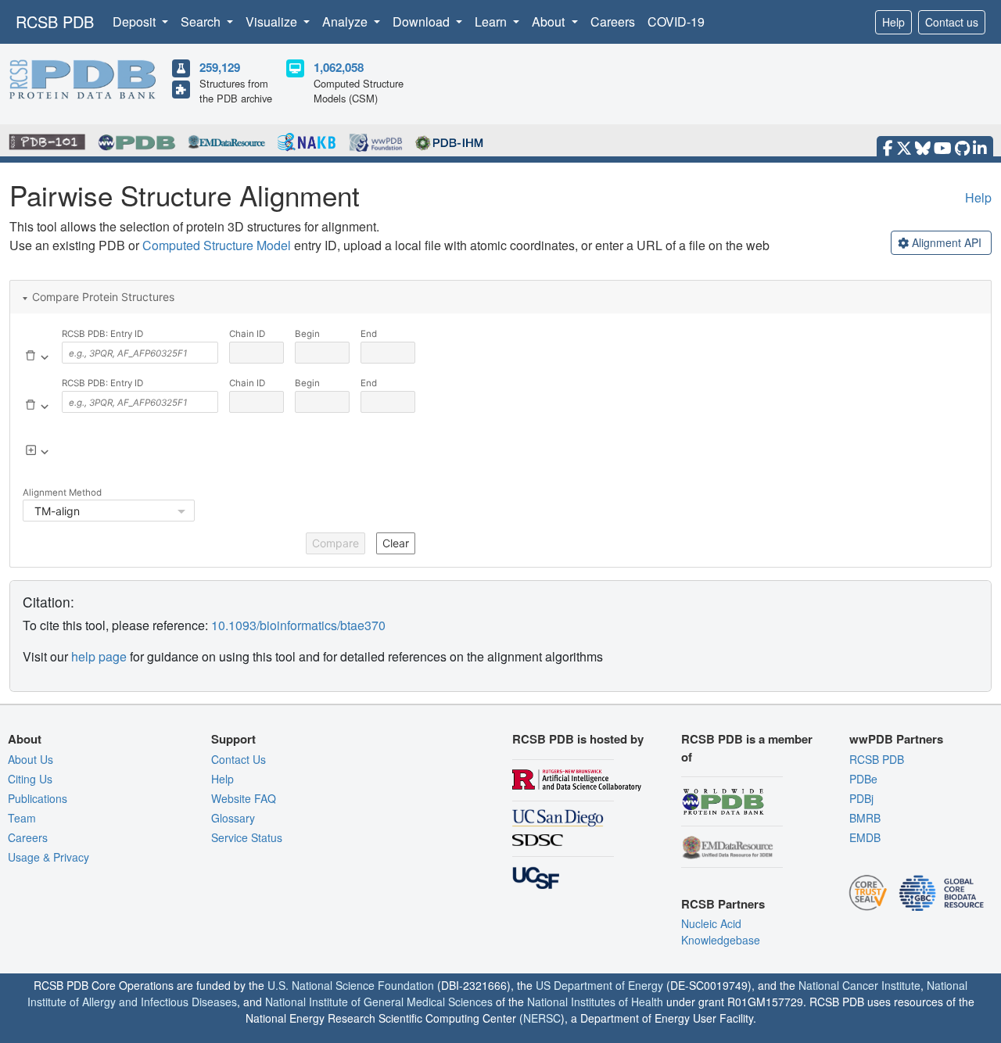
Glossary (233, 818)
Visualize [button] (273, 21)
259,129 (219, 67)
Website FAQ (243, 798)
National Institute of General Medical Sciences (379, 1001)
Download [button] (423, 21)
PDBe (863, 779)
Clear (395, 543)
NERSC (542, 1018)
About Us (30, 759)
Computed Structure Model (216, 245)
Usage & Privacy (48, 857)
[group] (941, 243)
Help (893, 22)
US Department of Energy (599, 985)
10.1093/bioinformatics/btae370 (298, 625)
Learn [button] (492, 21)
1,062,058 (339, 67)
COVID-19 (676, 21)
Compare (335, 543)
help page (99, 656)
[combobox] (140, 353)
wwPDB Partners (896, 738)
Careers (612, 21)
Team (22, 818)
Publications (37, 798)
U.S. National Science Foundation (350, 985)
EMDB (865, 837)
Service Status (246, 837)
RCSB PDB (55, 21)
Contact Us (238, 759)
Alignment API (947, 242)
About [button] (550, 21)
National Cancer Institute (859, 985)
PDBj (861, 798)
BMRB (865, 818)
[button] (500, 297)
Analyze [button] (346, 21)
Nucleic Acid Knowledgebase (720, 932)
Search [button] (202, 21)
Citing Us (30, 779)
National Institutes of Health (595, 1001)
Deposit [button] (136, 21)
